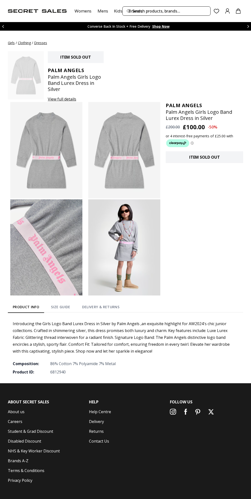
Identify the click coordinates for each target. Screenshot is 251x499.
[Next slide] (248, 26)
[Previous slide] (3, 26)
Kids (118, 11)
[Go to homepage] (37, 11)
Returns (96, 431)
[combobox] (166, 11)
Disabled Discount (24, 441)
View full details (62, 99)
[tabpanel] (125, 347)
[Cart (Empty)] (238, 11)
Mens (103, 11)
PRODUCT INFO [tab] (26, 307)
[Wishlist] (217, 11)
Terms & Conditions (26, 470)
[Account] (227, 11)
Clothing (24, 42)
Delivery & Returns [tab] (100, 307)
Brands (135, 11)
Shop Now (161, 26)
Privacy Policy (20, 480)
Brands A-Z (18, 460)
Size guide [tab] (60, 307)
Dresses (40, 42)
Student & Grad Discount (30, 431)
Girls (11, 42)
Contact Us (99, 441)
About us (16, 411)
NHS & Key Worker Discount (34, 451)
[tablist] (66, 307)
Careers (15, 421)
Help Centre (100, 411)
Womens (83, 11)
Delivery (96, 421)
